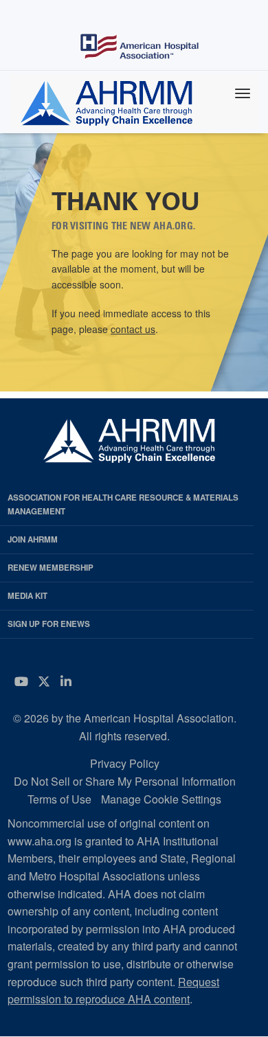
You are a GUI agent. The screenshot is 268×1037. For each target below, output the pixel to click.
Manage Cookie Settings (161, 799)
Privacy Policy (124, 763)
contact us (133, 329)
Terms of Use (59, 799)
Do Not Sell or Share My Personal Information (125, 781)
